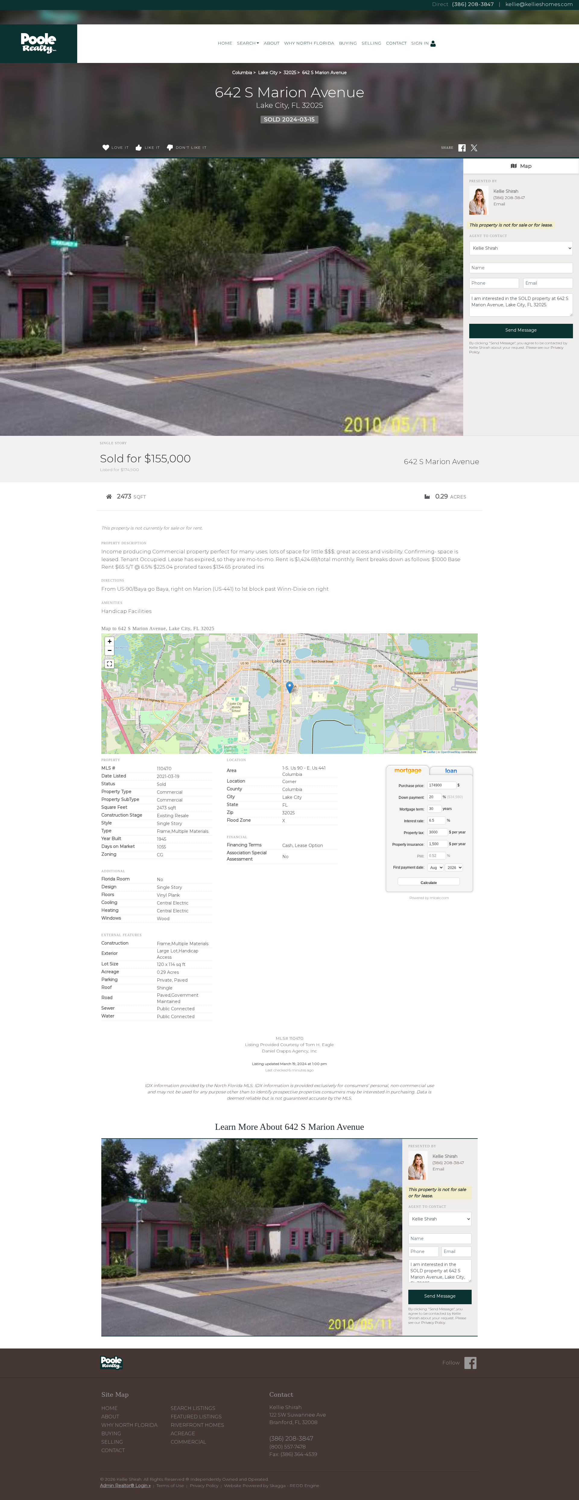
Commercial (188, 1442)
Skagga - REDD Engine (294, 1485)
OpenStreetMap (450, 752)
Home (225, 43)
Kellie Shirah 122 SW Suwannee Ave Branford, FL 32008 (297, 1414)
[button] (289, 687)
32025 (290, 72)
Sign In (420, 43)
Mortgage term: (412, 809)
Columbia (242, 72)
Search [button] (246, 43)
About (271, 43)
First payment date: (408, 867)
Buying (348, 43)
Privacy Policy (433, 1322)
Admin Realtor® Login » (125, 1485)
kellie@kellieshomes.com (539, 4)
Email (499, 204)
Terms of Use (170, 1485)
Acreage (183, 1433)
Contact (396, 43)
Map (525, 166)
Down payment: (411, 797)
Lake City (268, 72)
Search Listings (193, 1408)
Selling (371, 43)
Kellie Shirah (505, 191)
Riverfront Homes (197, 1425)
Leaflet (430, 752)
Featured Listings (196, 1417)
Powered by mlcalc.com (429, 898)
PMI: (420, 856)
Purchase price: (411, 786)
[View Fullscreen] (109, 663)
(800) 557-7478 (287, 1447)
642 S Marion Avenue (324, 72)
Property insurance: (408, 844)
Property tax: (414, 833)
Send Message (521, 330)
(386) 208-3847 (473, 4)
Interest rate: (414, 821)
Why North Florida (309, 43)
